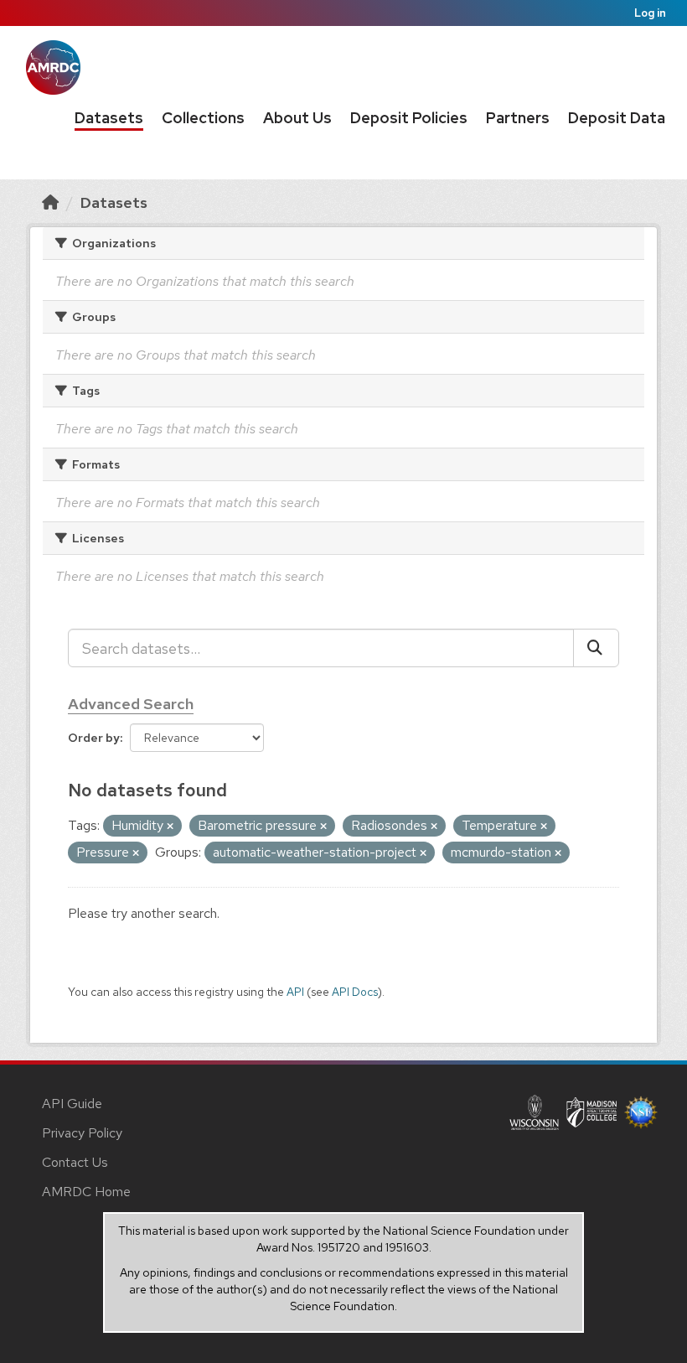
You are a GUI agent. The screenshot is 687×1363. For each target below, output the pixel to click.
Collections (203, 117)
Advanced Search (131, 703)
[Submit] (596, 648)
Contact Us (75, 1162)
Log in (650, 13)
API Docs (355, 991)
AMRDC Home (86, 1191)
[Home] (50, 202)
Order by (94, 737)
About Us (297, 117)
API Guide (72, 1103)
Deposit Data (616, 117)
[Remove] (170, 826)
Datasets (109, 117)
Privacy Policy (82, 1133)
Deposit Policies (408, 117)
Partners (518, 117)
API (295, 991)
